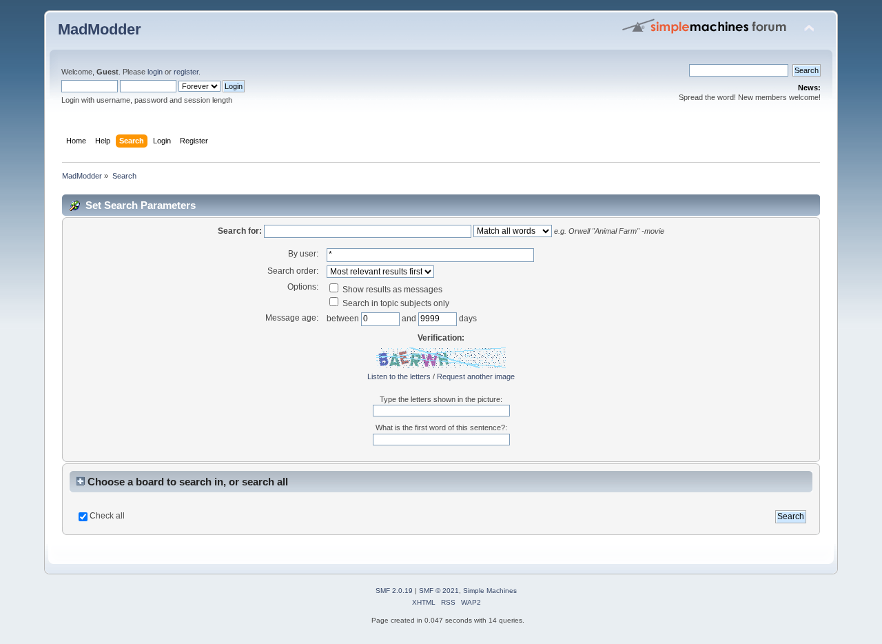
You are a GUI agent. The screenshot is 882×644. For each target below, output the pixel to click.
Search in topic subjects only (394, 303)
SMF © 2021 (439, 590)
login (155, 72)
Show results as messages (391, 289)
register (186, 72)
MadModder (99, 29)
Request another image (476, 376)
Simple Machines (490, 590)
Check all (107, 516)
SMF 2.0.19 (394, 590)
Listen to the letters (399, 376)
